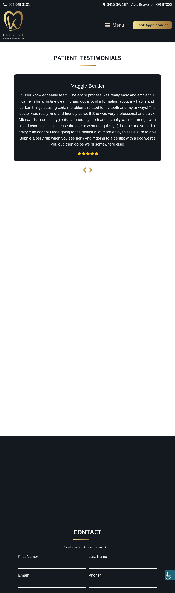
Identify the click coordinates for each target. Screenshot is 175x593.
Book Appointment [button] (152, 25)
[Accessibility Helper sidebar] (170, 575)
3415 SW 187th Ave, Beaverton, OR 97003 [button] (139, 4)
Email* (23, 575)
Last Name (98, 556)
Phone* (95, 575)
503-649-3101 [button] (19, 4)
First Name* (28, 556)
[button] (14, 25)
